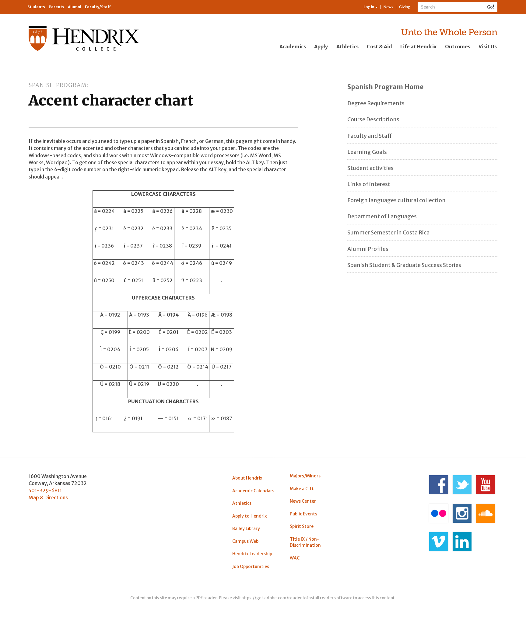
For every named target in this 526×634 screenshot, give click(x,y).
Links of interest (368, 184)
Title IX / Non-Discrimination (305, 542)
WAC (295, 558)
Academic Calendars (253, 491)
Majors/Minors (305, 476)
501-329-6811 (45, 490)
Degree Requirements (376, 103)
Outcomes (457, 46)
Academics (292, 46)
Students (36, 7)
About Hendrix (247, 478)
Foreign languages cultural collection (396, 200)
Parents (56, 7)
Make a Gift (302, 488)
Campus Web (245, 541)
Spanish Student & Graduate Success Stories (404, 265)
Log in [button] (369, 7)
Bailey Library (246, 528)
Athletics (347, 46)
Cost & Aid (379, 46)
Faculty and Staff (369, 135)
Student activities (370, 168)
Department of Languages (382, 216)
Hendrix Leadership (252, 553)
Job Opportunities (250, 566)
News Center (303, 501)
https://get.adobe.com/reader (271, 598)
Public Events (303, 514)
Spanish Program (58, 84)
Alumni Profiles (367, 248)
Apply (321, 46)
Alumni (74, 7)
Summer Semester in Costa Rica (388, 232)
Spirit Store (302, 526)
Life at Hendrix (418, 46)
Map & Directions (48, 497)
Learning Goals (367, 151)
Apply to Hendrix (249, 516)
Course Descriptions (373, 119)
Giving (404, 7)
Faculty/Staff (98, 7)
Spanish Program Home (385, 87)
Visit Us (488, 46)
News (388, 7)
